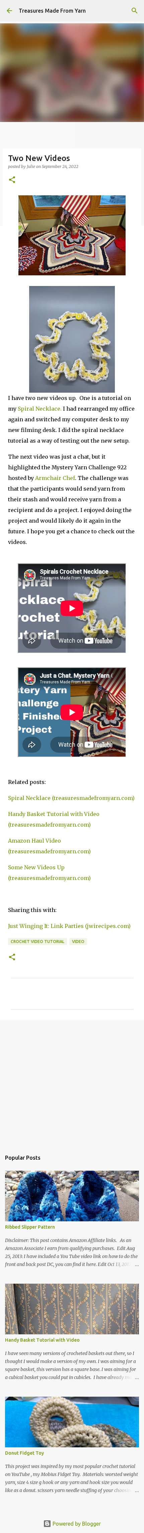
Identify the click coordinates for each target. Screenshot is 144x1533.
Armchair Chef (55, 478)
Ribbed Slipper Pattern (30, 1227)
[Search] (135, 11)
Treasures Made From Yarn (52, 11)
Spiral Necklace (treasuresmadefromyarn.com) (71, 798)
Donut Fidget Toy (24, 1453)
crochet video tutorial (37, 941)
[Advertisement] (72, 1082)
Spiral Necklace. (40, 408)
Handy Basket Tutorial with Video (42, 1340)
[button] (12, 180)
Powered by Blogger (76, 1524)
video (78, 941)
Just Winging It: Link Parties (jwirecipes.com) (69, 926)
